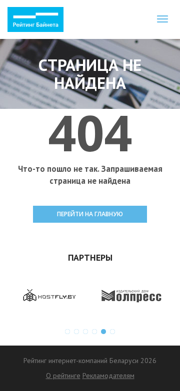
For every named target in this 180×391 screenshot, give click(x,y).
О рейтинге (63, 375)
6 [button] (112, 331)
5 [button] (103, 331)
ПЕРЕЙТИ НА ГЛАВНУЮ (90, 214)
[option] (49, 295)
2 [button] (76, 331)
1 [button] (67, 331)
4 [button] (94, 331)
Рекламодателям (108, 375)
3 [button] (85, 331)
